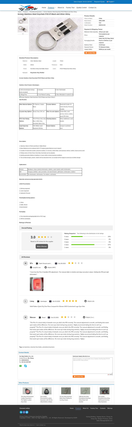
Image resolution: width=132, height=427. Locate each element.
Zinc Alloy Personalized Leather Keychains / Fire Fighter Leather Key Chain (27, 399)
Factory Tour (70, 7)
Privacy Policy (24, 416)
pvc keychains (26, 347)
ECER (75, 417)
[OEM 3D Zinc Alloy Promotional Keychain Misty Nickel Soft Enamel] (85, 391)
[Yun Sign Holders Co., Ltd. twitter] (26, 412)
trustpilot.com (37, 267)
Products (51, 7)
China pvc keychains (35, 416)
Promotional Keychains (36, 12)
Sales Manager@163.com (104, 420)
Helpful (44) (90, 301)
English (111, 1)
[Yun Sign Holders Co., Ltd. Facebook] (24, 412)
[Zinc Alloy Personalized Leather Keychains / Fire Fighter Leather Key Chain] (27, 391)
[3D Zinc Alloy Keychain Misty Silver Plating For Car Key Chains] (66, 391)
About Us (61, 7)
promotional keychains (48, 347)
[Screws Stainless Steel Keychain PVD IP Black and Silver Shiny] (23, 20)
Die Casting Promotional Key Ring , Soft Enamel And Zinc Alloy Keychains (104, 399)
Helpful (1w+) (90, 317)
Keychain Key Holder (36, 347)
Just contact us (40, 425)
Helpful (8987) (52, 267)
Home (44, 7)
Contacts (102, 408)
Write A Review (42, 246)
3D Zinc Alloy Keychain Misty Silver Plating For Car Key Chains (66, 398)
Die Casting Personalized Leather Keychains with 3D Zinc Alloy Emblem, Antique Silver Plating (46, 400)
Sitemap (109, 408)
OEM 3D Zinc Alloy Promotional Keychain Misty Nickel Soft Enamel (85, 399)
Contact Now (87, 52)
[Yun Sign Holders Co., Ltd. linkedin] (21, 412)
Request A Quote (99, 1)
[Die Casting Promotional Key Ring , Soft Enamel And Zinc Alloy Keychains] (104, 391)
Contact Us (92, 7)
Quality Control (81, 7)
